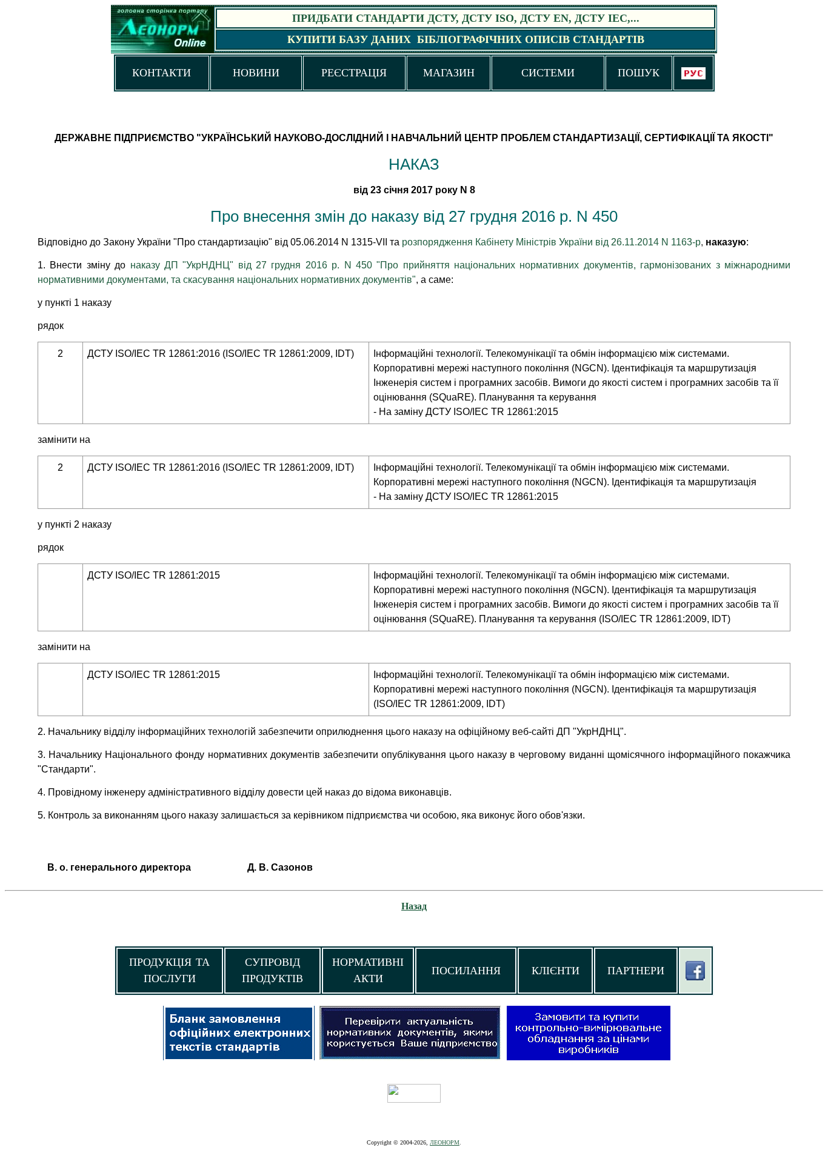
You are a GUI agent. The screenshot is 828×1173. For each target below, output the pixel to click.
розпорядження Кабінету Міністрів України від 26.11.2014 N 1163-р (551, 242)
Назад (414, 906)
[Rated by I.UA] (414, 1099)
